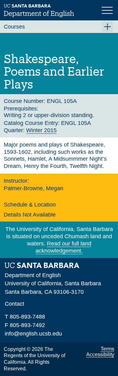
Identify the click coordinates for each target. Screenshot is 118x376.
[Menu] (108, 9)
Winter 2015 (41, 130)
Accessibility (100, 354)
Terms (107, 349)
